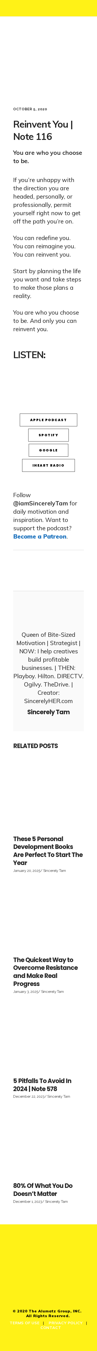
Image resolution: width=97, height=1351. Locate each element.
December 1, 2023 (27, 1201)
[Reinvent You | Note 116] (48, 610)
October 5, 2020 (30, 109)
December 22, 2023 (28, 1096)
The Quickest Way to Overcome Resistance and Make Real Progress (45, 972)
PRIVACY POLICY (65, 1322)
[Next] (66, 570)
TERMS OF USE (25, 1322)
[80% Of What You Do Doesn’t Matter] (48, 1141)
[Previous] (30, 570)
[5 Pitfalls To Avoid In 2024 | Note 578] (48, 1037)
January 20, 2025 (26, 871)
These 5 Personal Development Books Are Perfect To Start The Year (48, 851)
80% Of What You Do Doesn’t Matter (43, 1190)
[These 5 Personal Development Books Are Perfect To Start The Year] (48, 795)
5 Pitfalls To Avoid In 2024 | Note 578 (42, 1085)
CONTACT (50, 1327)
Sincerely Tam (54, 871)
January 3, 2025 (25, 992)
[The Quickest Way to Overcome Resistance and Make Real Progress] (48, 916)
